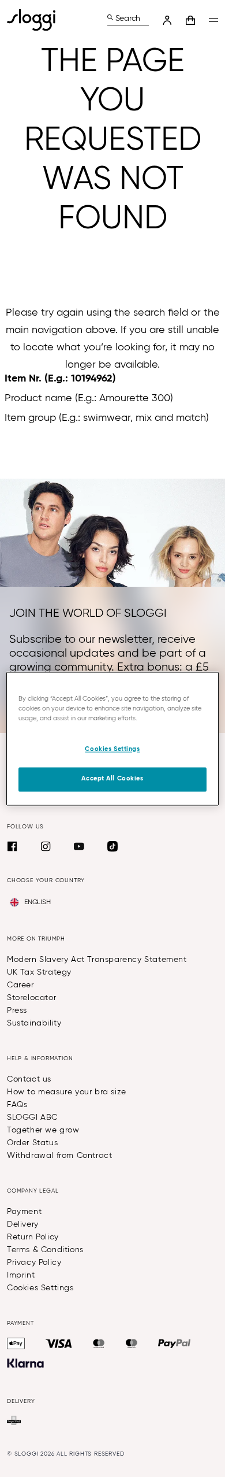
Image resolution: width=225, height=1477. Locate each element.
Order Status (32, 1143)
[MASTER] (99, 1343)
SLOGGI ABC (32, 1117)
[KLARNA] (25, 1363)
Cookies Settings (40, 1288)
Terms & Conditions (45, 1250)
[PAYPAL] (174, 1343)
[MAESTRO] (131, 1343)
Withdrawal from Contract (59, 1156)
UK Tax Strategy (39, 972)
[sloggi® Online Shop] (36, 20)
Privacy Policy (34, 1262)
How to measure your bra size (66, 1092)
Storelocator (31, 998)
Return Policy (33, 1237)
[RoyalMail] (14, 1420)
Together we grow (43, 1130)
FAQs (17, 1105)
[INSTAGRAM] (45, 846)
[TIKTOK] (112, 846)
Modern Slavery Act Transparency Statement (97, 960)
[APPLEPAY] (16, 1343)
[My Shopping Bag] (190, 20)
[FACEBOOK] (12, 846)
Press (17, 1010)
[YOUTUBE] (79, 846)
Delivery (23, 1224)
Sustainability (34, 1023)
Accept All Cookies (112, 778)
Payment (24, 1212)
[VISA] (59, 1343)
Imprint (21, 1275)
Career (20, 985)
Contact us (29, 1079)
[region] (113, 738)
